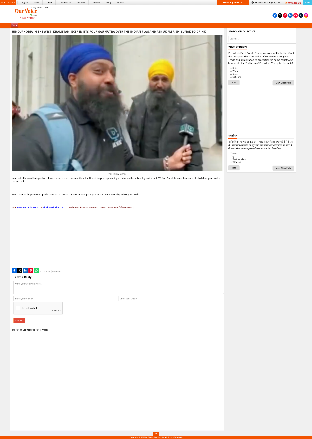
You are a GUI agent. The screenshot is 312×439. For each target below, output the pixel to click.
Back (14, 25)
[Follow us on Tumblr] (301, 15)
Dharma (96, 2)
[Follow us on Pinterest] (285, 15)
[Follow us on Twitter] (280, 15)
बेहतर (235, 153)
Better (236, 68)
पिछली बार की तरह (239, 159)
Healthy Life (65, 2)
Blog (108, 2)
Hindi (36, 2)
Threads (81, 2)
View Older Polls (283, 82)
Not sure (237, 76)
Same (235, 73)
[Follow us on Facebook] (275, 15)
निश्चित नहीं (237, 162)
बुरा (234, 156)
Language (266, 2)
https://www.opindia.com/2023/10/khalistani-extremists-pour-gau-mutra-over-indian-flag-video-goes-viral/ (83, 194)
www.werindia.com (27, 207)
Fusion (49, 2)
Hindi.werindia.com (53, 207)
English (24, 2)
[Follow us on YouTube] (295, 15)
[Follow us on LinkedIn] (290, 15)
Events (120, 2)
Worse (236, 71)
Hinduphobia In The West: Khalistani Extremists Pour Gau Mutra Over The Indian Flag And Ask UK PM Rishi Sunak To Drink (109, 31)
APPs (307, 2)
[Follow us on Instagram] (306, 15)
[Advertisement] (156, 13)
